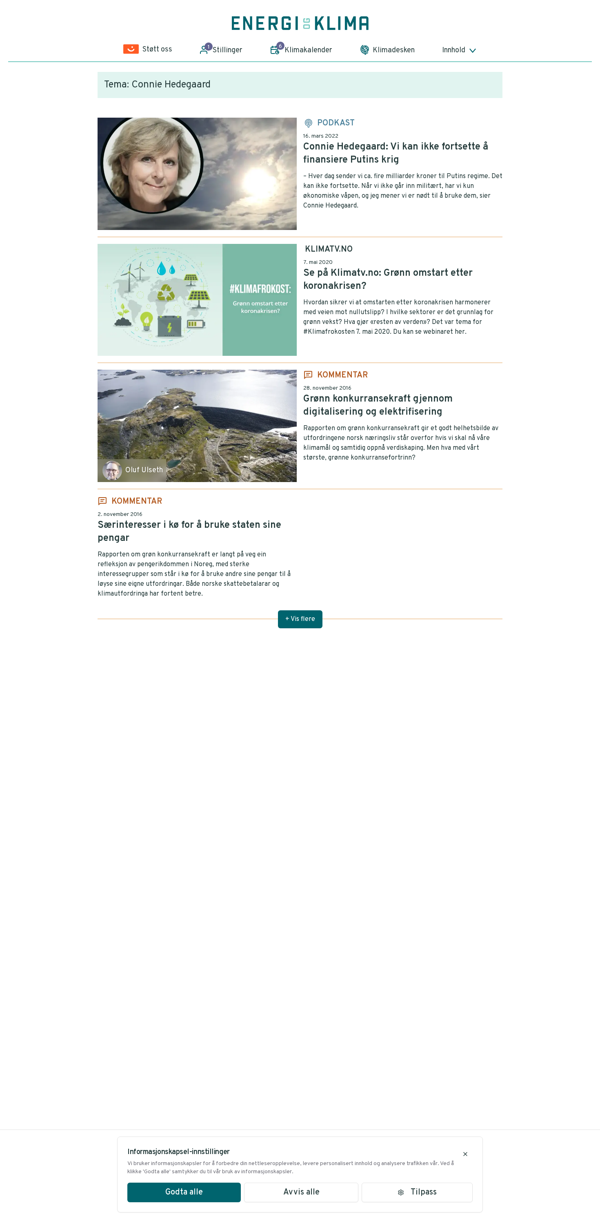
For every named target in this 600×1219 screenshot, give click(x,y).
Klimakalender (305, 49)
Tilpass (424, 1192)
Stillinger (225, 49)
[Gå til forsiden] (300, 23)
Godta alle (184, 1192)
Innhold (453, 50)
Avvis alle (301, 1192)
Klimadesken (394, 50)
